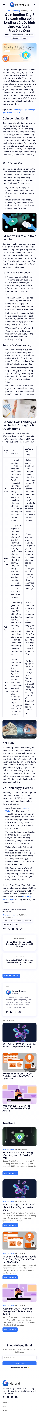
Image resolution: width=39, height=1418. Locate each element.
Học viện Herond (17, 35)
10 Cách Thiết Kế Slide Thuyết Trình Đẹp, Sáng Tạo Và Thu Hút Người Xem (18, 1076)
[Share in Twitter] (9, 929)
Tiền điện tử (15, 38)
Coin (12, 909)
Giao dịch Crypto (7, 911)
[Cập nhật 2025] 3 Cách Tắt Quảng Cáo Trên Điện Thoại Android (16, 1108)
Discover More (10, 1173)
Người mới (29, 35)
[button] (3, 4)
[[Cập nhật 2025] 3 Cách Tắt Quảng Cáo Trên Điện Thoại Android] (19, 1094)
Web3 (24, 38)
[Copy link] (21, 929)
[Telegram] (12, 1397)
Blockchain (6, 909)
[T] (15, 1012)
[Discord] (19, 1012)
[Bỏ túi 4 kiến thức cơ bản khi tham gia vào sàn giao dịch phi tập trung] (19, 943)
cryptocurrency (20, 909)
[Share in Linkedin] (17, 929)
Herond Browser (19, 991)
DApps (7, 35)
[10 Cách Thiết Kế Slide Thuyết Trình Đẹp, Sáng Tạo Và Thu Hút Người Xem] (19, 1062)
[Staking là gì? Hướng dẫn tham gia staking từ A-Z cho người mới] (19, 961)
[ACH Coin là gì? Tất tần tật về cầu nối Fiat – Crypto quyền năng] (19, 1032)
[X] (7, 1012)
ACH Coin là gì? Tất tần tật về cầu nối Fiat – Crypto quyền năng (19, 1045)
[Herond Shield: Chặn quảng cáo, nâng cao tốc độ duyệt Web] (19, 1136)
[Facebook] (11, 1012)
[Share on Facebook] (13, 929)
